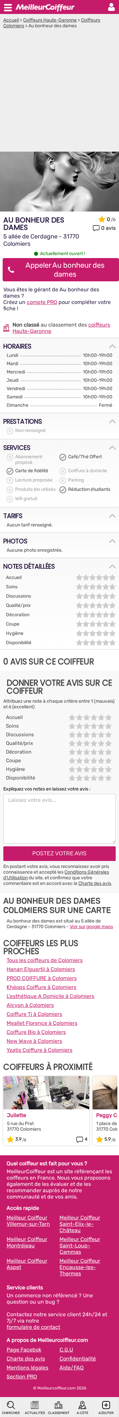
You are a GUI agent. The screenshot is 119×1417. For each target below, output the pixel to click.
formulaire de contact (33, 1327)
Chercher (11, 1413)
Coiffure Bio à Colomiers (36, 1032)
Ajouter (106, 1413)
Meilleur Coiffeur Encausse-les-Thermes (80, 1267)
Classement (58, 1413)
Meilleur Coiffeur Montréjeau (27, 1242)
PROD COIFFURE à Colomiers (42, 978)
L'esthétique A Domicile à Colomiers (50, 996)
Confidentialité (78, 1358)
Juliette (16, 1115)
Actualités (35, 1413)
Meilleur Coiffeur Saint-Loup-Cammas (80, 1245)
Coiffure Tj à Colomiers (34, 1014)
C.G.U (66, 1349)
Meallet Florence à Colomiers (42, 1023)
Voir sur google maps (91, 926)
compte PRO (42, 302)
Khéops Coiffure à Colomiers (41, 987)
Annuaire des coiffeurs (45, 7)
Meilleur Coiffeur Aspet (27, 1264)
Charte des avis (94, 883)
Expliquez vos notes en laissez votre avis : (47, 789)
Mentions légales (27, 1367)
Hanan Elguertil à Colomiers (41, 969)
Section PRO (22, 1376)
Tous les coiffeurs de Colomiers (45, 960)
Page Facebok (24, 1349)
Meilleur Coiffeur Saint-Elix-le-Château (80, 1223)
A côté (82, 1413)
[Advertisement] (59, 92)
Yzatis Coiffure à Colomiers (39, 1050)
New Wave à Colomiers (34, 1041)
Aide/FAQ (72, 1367)
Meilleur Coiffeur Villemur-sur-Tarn (28, 1220)
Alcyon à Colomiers (30, 1005)
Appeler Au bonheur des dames (64, 270)
